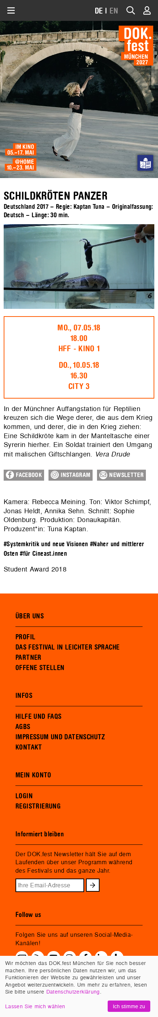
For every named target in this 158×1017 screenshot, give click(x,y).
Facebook (28, 475)
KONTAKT (28, 747)
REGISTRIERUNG (38, 806)
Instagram (74, 475)
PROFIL (25, 637)
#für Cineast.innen (43, 553)
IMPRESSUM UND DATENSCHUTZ (60, 737)
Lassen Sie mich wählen (35, 1006)
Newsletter (125, 475)
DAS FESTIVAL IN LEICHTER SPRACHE (67, 647)
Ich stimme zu (129, 1006)
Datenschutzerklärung (73, 991)
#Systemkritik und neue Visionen (46, 544)
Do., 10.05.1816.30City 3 (79, 376)
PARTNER (28, 657)
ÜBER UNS (29, 616)
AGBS (22, 727)
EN (113, 11)
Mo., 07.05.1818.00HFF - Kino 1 (78, 338)
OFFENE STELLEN (39, 668)
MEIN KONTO (33, 775)
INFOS (23, 695)
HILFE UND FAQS (38, 716)
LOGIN (24, 796)
